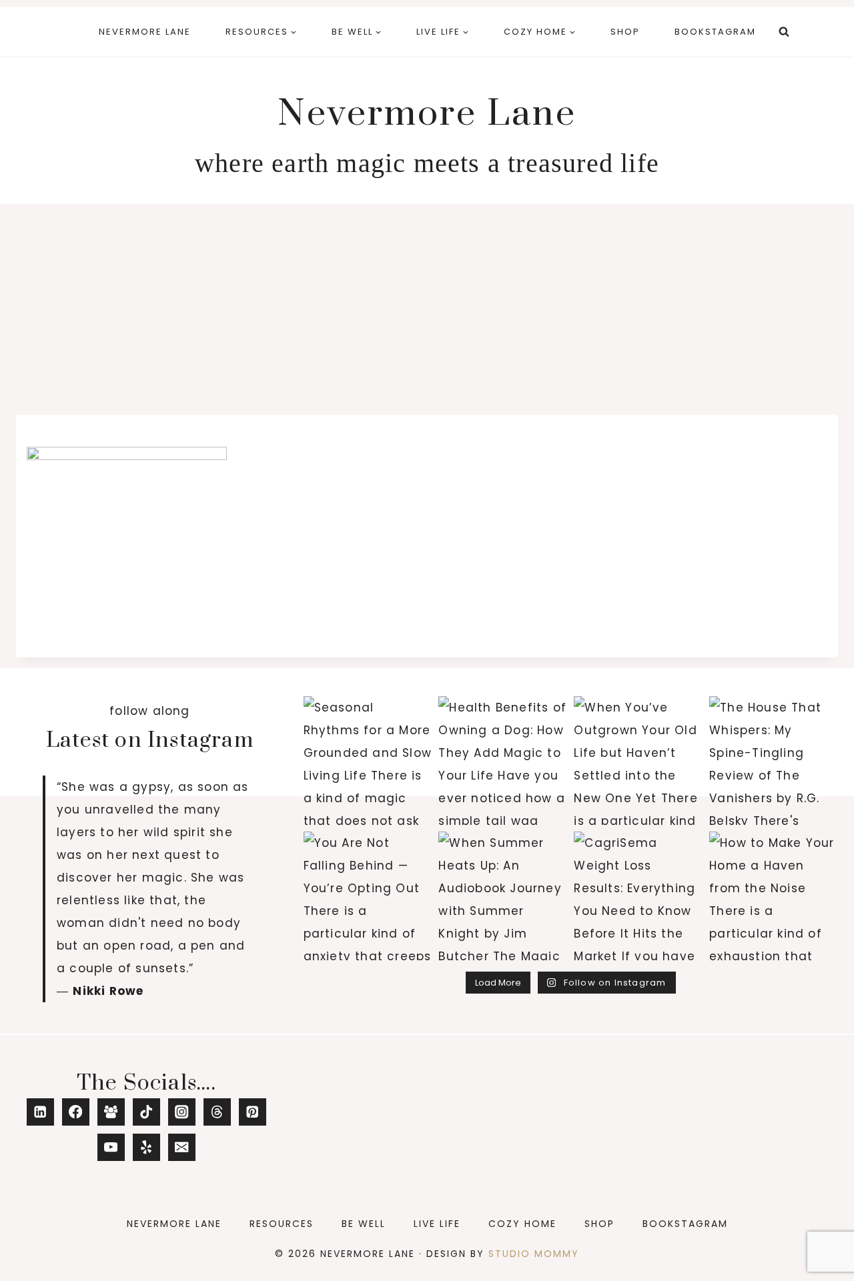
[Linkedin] (40, 1112)
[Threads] (217, 1112)
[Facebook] (75, 1112)
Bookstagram (715, 31)
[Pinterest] (252, 1112)
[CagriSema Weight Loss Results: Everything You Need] (638, 896)
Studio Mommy (533, 1253)
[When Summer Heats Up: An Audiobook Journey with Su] (502, 896)
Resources (282, 1223)
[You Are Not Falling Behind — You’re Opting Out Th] (368, 896)
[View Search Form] (784, 32)
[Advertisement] (427, 304)
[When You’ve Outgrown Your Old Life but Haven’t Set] (638, 760)
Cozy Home (522, 1223)
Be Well (364, 1223)
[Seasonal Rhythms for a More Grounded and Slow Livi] (368, 760)
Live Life (437, 1223)
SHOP (625, 31)
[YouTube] (111, 1147)
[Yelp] (146, 1147)
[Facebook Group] (111, 1112)
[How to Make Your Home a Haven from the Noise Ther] (773, 896)
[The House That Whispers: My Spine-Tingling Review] (773, 760)
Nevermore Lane (145, 31)
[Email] (181, 1147)
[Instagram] (181, 1112)
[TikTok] (146, 1112)
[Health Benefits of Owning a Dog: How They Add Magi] (502, 760)
